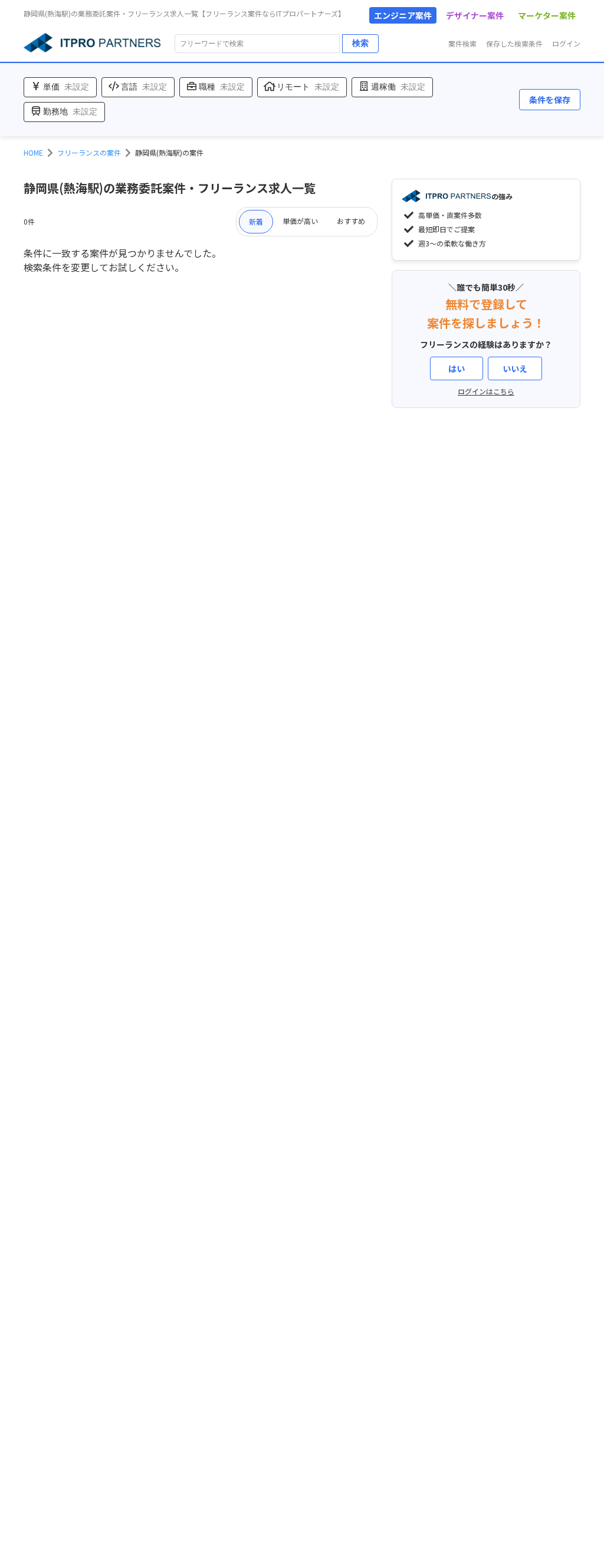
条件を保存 (549, 100)
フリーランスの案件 (89, 152)
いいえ (515, 368)
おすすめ (351, 221)
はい (456, 368)
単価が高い (300, 221)
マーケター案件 (547, 15)
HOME (33, 152)
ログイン (566, 43)
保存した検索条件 (514, 43)
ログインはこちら (486, 391)
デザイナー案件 (475, 15)
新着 (256, 221)
